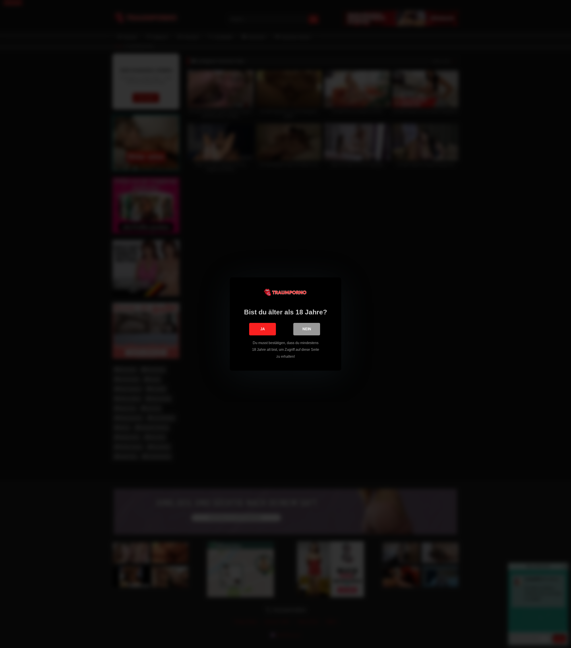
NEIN (306, 329)
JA (262, 329)
